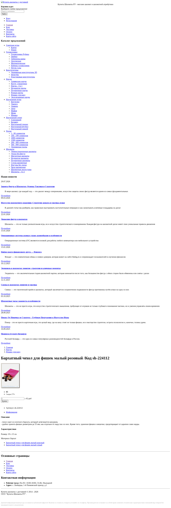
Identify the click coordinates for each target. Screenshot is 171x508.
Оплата (9, 32)
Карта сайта (11, 36)
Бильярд (14, 122)
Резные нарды (17, 93)
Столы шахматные (19, 163)
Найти (4, 14)
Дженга (14, 104)
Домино (14, 106)
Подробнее (5, 196)
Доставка (10, 29)
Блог (8, 27)
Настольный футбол (19, 127)
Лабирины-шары (18, 59)
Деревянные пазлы (19, 147)
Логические (16, 61)
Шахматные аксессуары (21, 169)
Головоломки (11, 52)
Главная (9, 25)
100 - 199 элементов (19, 136)
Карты (14, 47)
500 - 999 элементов (19, 145)
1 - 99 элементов (18, 133)
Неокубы (15, 75)
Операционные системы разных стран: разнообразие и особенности (31, 235)
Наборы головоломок (20, 66)
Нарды (9, 79)
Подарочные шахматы (20, 160)
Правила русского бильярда (13, 334)
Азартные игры (12, 45)
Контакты (10, 34)
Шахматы (10, 149)
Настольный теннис (19, 124)
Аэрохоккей (16, 120)
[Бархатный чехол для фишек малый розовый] (10, 387)
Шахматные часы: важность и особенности (20, 301)
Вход (8, 18)
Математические (18, 63)
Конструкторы (12, 70)
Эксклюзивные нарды (20, 97)
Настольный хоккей (19, 129)
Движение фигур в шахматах (14, 219)
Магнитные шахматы (20, 156)
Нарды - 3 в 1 (16, 86)
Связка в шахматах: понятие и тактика (19, 285)
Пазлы (9, 131)
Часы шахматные (18, 167)
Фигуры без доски (19, 165)
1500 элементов (17, 140)
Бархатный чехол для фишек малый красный (25, 443)
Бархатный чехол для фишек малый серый (24, 445)
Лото (13, 108)
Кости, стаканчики (19, 84)
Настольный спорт (14, 117)
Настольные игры (13, 99)
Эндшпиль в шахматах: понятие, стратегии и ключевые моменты (31, 268)
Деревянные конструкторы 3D (24, 72)
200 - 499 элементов (19, 142)
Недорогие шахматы (20, 158)
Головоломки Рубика (20, 54)
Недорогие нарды (18, 88)
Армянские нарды (19, 81)
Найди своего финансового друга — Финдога (21, 252)
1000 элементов (17, 138)
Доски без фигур (18, 154)
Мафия (14, 111)
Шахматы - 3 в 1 (18, 172)
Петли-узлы (16, 68)
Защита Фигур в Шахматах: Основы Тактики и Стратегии (28, 186)
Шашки (14, 115)
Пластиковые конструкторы (23, 77)
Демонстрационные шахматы (23, 151)
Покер (13, 50)
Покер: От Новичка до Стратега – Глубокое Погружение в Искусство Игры (35, 317)
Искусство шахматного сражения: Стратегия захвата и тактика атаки (33, 203)
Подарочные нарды (19, 90)
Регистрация (11, 21)
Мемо (13, 113)
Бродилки (15, 102)
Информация (11, 412)
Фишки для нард (18, 95)
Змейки (14, 56)
